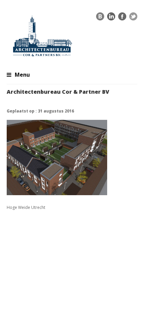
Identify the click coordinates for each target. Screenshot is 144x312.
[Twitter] (133, 18)
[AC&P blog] (100, 18)
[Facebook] (122, 18)
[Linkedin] (111, 18)
